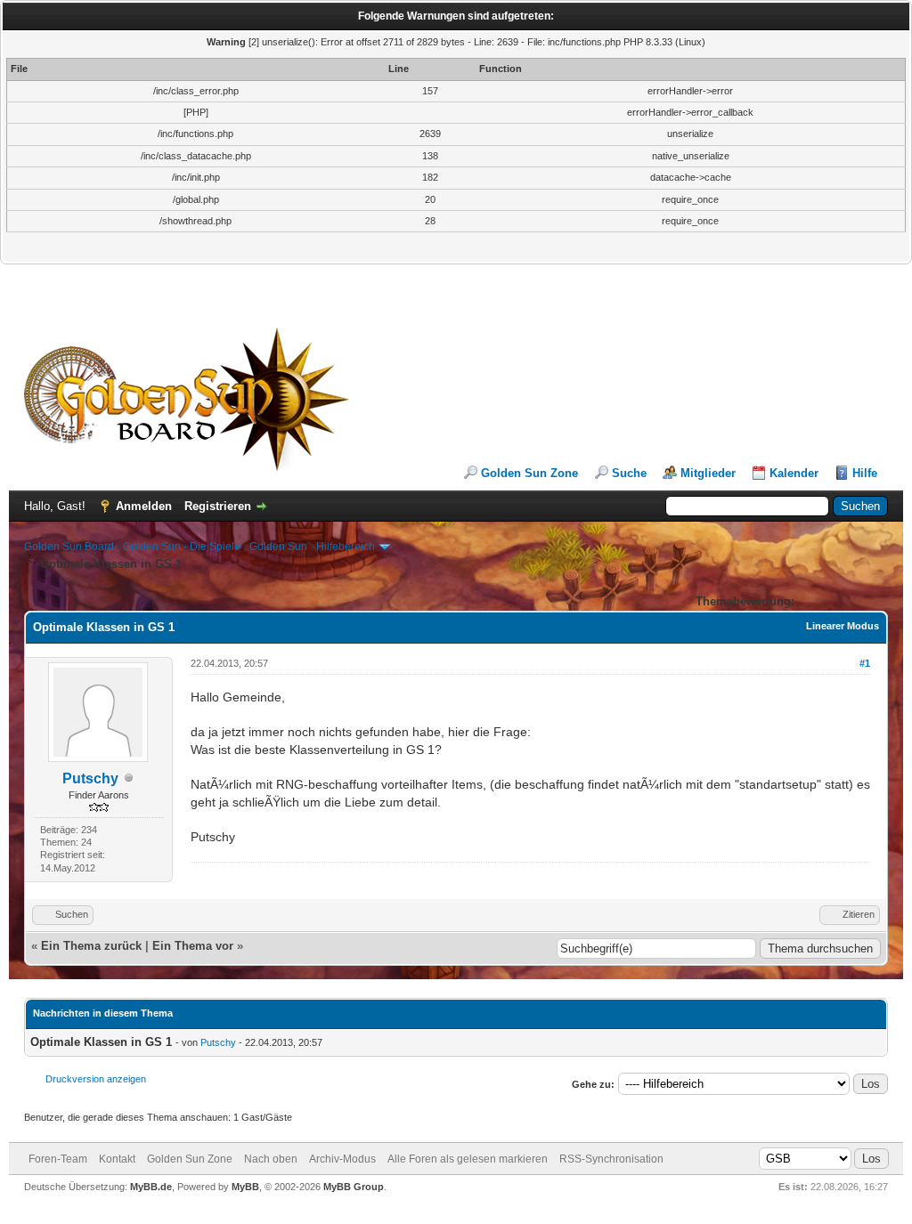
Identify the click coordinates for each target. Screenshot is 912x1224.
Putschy (90, 778)
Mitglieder (708, 473)
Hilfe (864, 473)
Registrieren (217, 506)
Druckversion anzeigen (95, 1079)
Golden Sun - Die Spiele (181, 546)
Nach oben (270, 1159)
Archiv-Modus (342, 1159)
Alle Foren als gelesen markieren (467, 1159)
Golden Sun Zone (529, 473)
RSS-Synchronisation (611, 1159)
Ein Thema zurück (91, 945)
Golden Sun (278, 546)
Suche (629, 473)
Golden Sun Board (69, 546)
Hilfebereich (345, 546)
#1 (864, 663)
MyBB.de (151, 1186)
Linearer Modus (842, 625)
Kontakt (117, 1159)
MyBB (245, 1186)
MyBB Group (353, 1186)
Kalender (794, 473)
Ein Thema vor (192, 945)
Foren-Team (57, 1159)
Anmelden (144, 506)
